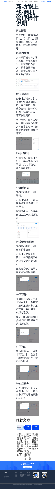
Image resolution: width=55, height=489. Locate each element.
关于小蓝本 (30, 1)
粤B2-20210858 (40, 484)
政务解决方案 (21, 476)
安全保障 (28, 475)
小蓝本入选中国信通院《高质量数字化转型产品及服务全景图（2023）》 (20, 444)
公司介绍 (28, 474)
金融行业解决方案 (22, 475)
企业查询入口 (43, 1)
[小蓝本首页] (8, 1)
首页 (18, 1)
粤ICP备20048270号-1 (30, 484)
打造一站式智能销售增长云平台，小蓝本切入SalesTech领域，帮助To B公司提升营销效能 (27, 446)
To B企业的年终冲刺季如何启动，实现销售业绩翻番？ (35, 441)
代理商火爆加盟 (36, 1)
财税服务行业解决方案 (23, 474)
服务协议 (16, 476)
